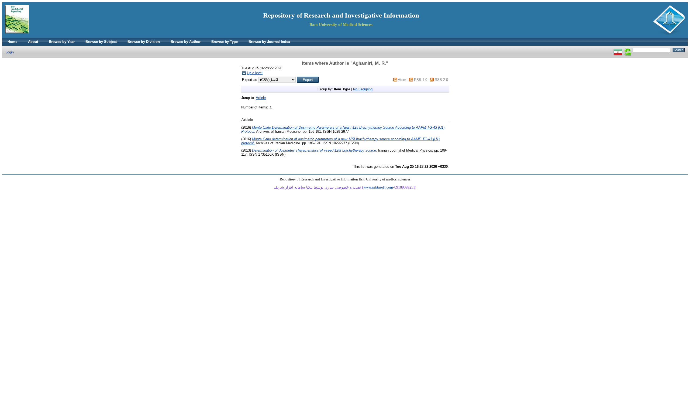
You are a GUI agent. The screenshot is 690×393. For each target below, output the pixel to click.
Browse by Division (143, 42)
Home (12, 42)
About (33, 42)
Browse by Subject (101, 42)
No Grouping (362, 89)
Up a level (255, 73)
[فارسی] (617, 50)
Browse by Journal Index (269, 42)
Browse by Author (186, 42)
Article (261, 98)
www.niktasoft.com (378, 187)
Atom (402, 80)
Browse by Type (224, 42)
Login (9, 52)
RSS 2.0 (441, 80)
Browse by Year (62, 42)
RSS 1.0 (420, 80)
